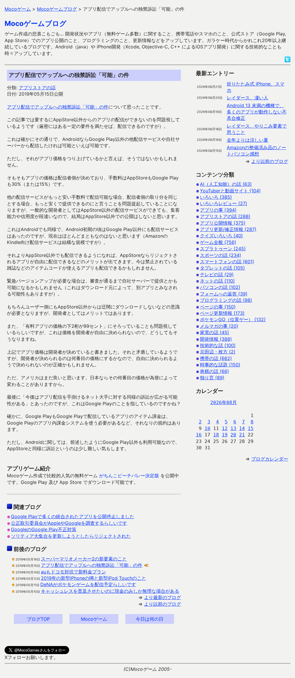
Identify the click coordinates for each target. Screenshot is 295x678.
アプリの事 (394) (218, 210)
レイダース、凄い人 (247, 98)
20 (233, 435)
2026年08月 (223, 402)
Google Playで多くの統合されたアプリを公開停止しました (72, 516)
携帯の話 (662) (216, 358)
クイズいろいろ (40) (221, 235)
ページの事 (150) (218, 307)
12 (225, 428)
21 (242, 435)
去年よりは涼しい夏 (247, 140)
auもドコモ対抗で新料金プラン (73, 572)
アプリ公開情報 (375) (222, 223)
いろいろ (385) (216, 197)
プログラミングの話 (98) (226, 300)
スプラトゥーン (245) (223, 248)
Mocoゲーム (94, 619)
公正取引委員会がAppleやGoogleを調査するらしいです (69, 523)
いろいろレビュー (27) (223, 203)
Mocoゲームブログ (36, 23)
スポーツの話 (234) (220, 255)
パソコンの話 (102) (220, 287)
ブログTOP (38, 619)
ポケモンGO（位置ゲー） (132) (233, 319)
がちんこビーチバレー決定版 (129, 475)
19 (225, 435)
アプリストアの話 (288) (225, 216)
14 (242, 428)
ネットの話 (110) (217, 281)
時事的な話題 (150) (220, 365)
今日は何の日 (149, 619)
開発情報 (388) (216, 339)
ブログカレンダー (269, 459)
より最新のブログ (162, 597)
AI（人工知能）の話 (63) (226, 184)
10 (207, 428)
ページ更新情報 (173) (222, 313)
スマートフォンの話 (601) (227, 261)
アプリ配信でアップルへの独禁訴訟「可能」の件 (57, 107)
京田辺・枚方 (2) (217, 352)
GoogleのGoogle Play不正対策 (43, 529)
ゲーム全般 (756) (218, 242)
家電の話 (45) (214, 332)
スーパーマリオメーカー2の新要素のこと (84, 559)
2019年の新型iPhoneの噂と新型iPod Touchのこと (93, 578)
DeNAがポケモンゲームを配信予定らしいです (88, 584)
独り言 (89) (212, 377)
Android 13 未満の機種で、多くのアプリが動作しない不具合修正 (257, 112)
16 (199, 435)
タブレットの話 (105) (222, 268)
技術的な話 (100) (218, 345)
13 (233, 428)
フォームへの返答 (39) (223, 294)
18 (216, 435)
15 (251, 428)
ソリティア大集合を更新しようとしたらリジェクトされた (71, 536)
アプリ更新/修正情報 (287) (228, 229)
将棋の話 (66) (214, 371)
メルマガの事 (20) (219, 326)
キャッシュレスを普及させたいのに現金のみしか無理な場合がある (110, 591)
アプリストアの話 (37, 87)
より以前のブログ (162, 604)
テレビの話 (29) (217, 274)
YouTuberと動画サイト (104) (230, 191)
